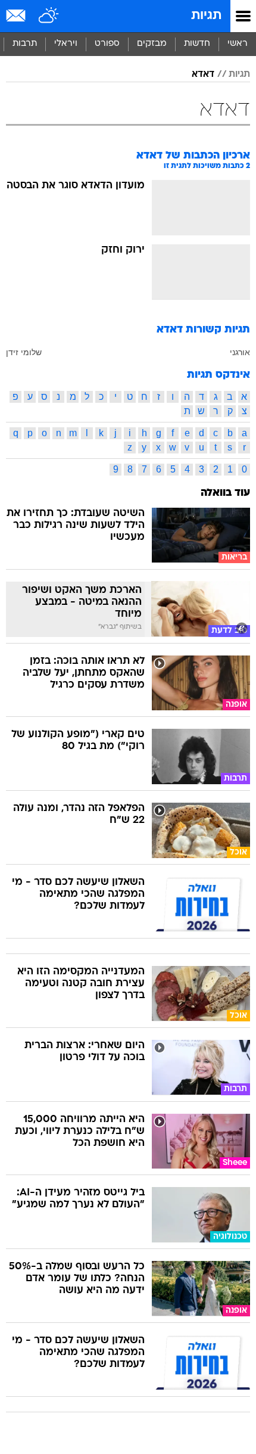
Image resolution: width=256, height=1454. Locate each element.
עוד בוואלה (225, 493)
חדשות (197, 43)
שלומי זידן (24, 352)
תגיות (206, 16)
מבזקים (152, 43)
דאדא (203, 74)
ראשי (237, 43)
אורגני (240, 352)
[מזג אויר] (49, 16)
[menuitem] (196, 44)
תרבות (25, 43)
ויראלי (65, 43)
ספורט (107, 43)
